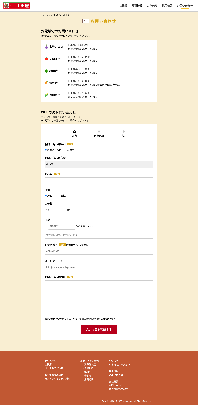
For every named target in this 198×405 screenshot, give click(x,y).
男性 (49, 195)
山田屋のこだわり (54, 368)
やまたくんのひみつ (119, 364)
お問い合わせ (185, 5)
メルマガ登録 (116, 374)
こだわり (152, 5)
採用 (72, 149)
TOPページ (50, 360)
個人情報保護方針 (90, 318)
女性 (63, 195)
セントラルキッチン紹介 (57, 378)
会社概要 (113, 381)
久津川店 (88, 368)
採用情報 (167, 5)
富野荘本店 (90, 364)
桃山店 (87, 372)
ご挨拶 (123, 5)
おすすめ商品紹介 (54, 374)
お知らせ (113, 360)
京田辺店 (88, 379)
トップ (45, 15)
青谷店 (87, 375)
